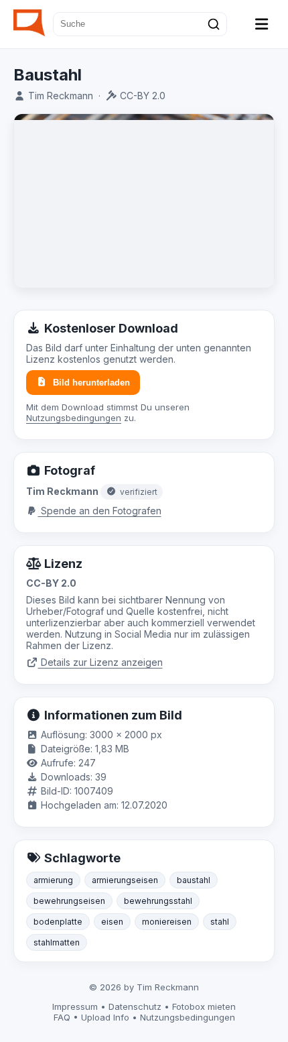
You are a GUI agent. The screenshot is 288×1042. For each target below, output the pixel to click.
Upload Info (105, 1017)
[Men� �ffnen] (261, 24)
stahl (219, 922)
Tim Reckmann (60, 95)
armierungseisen (125, 880)
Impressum (75, 1006)
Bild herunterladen (91, 383)
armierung (53, 880)
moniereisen (167, 922)
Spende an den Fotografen (99, 510)
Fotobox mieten (204, 1006)
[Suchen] (213, 24)
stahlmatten (56, 942)
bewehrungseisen (69, 901)
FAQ (62, 1017)
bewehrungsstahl (158, 901)
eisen (112, 922)
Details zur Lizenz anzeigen (100, 662)
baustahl (193, 880)
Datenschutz (135, 1006)
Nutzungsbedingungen (73, 417)
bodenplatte (57, 922)
